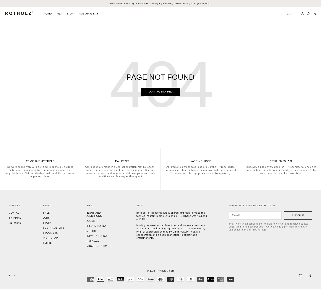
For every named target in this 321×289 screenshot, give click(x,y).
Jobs (46, 217)
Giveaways (93, 241)
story (47, 222)
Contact (15, 212)
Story (71, 13)
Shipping (15, 217)
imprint (90, 231)
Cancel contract (98, 246)
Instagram (50, 237)
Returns (15, 222)
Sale (46, 212)
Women (48, 13)
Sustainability (88, 13)
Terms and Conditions (93, 214)
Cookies (91, 221)
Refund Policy (96, 226)
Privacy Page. (259, 229)
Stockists (50, 232)
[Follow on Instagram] (300, 275)
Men (59, 13)
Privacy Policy (96, 236)
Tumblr (48, 242)
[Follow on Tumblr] (310, 275)
